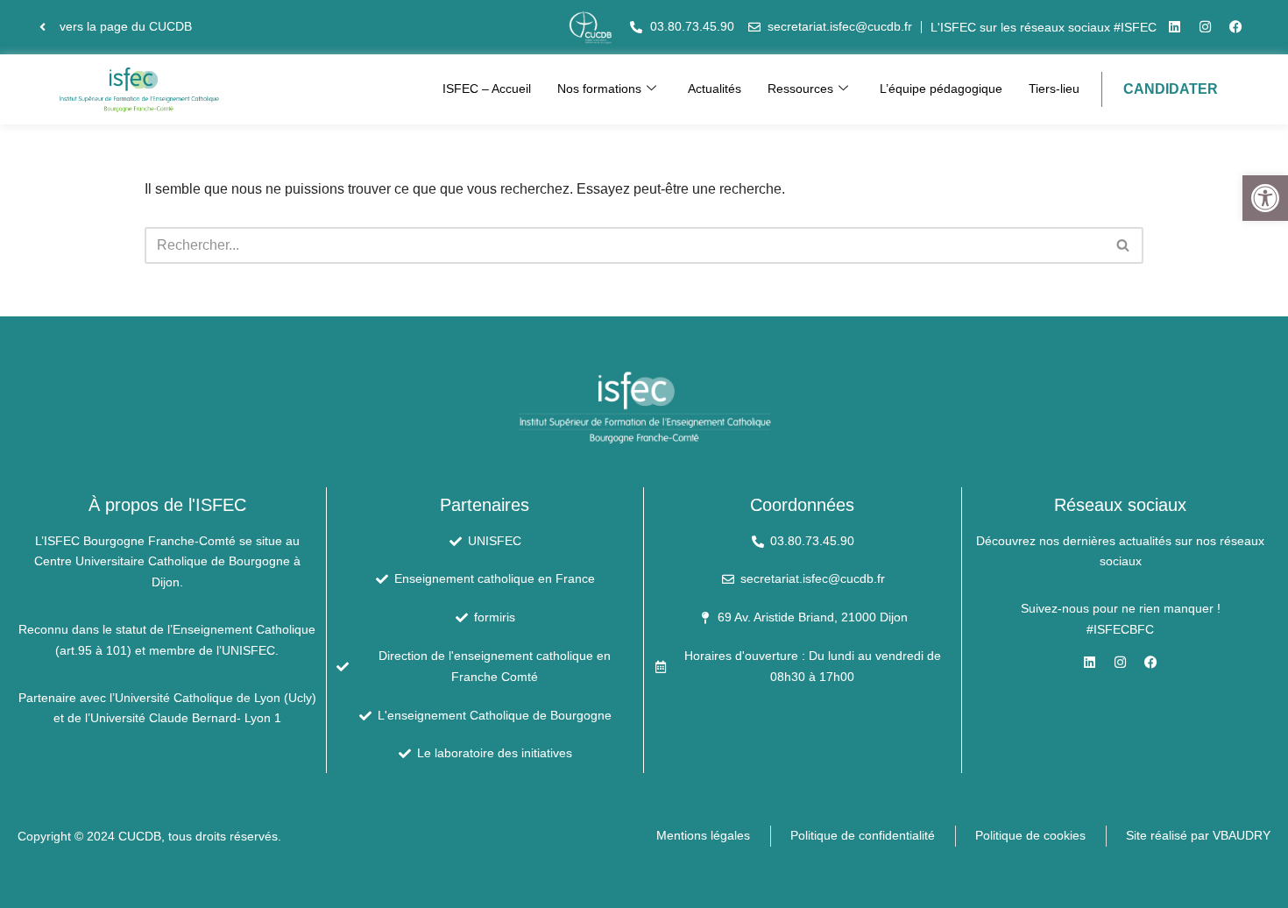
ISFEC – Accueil (486, 89)
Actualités (714, 89)
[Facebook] (1235, 27)
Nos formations (599, 89)
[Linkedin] (1174, 27)
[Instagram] (1205, 27)
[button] (1265, 198)
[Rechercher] (1123, 245)
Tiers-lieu (1054, 89)
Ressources (800, 89)
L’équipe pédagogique (941, 89)
